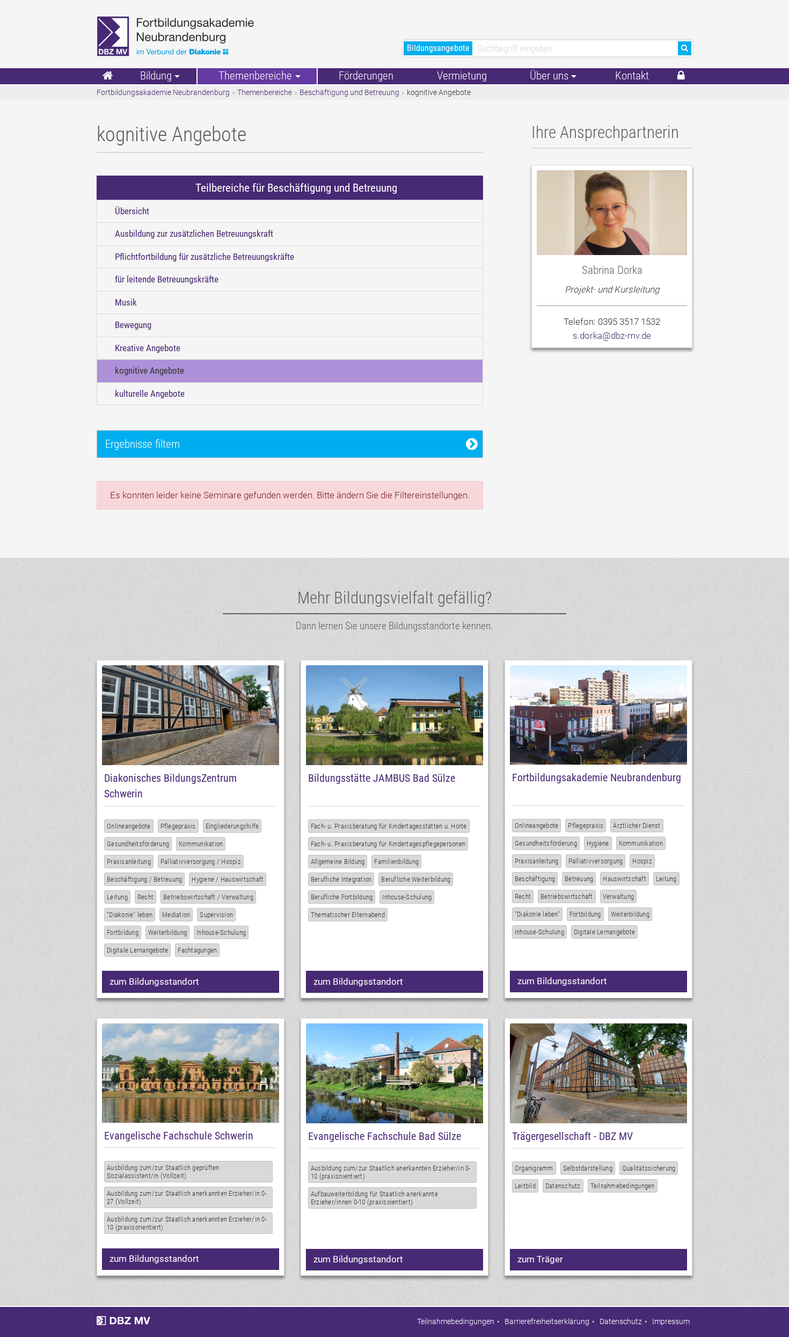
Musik (126, 302)
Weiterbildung (167, 932)
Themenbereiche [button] (255, 75)
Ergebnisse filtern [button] (142, 443)
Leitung (117, 897)
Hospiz (642, 861)
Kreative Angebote (147, 348)
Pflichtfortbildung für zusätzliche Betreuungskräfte (204, 256)
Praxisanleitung (129, 862)
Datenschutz (563, 1186)
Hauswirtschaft (624, 879)
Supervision (216, 915)
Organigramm (534, 1168)
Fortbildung (122, 932)
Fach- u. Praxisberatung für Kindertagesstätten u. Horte (389, 826)
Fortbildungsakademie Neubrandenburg (163, 92)
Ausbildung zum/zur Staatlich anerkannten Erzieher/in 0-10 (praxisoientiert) (391, 1172)
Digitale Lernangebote (137, 950)
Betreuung (579, 879)
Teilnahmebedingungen (622, 1186)
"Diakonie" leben (129, 915)
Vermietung (462, 75)
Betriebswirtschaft (566, 896)
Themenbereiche (264, 92)
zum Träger (540, 1259)
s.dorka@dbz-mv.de (612, 335)
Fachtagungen (197, 950)
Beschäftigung (535, 879)
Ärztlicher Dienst (636, 826)
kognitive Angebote (149, 370)
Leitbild (525, 1186)
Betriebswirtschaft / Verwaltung (208, 897)
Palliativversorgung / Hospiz (200, 862)
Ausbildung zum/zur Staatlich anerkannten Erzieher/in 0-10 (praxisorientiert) (187, 1223)
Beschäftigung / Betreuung (144, 879)
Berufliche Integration (341, 879)
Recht (145, 897)
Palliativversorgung (595, 861)
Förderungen (366, 75)
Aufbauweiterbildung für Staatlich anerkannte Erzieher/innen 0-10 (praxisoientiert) (374, 1198)
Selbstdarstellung (587, 1168)
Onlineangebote (129, 826)
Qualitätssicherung (649, 1168)
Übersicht (132, 211)
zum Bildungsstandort (154, 981)
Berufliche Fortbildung (342, 897)
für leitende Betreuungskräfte (166, 279)
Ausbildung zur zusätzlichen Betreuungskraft (194, 233)
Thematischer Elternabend (348, 915)
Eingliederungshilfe (232, 826)
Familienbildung (396, 862)
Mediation (176, 915)
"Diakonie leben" (537, 914)
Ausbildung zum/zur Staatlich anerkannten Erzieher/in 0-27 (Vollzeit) (187, 1197)
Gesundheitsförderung (138, 844)
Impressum (671, 1321)
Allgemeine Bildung (338, 862)
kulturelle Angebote (150, 393)
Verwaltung (618, 896)
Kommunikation (201, 844)
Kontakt (632, 75)
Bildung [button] (156, 75)
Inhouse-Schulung (221, 932)
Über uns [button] (549, 75)
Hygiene (598, 843)
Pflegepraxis (178, 826)
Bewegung (133, 324)
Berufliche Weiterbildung (415, 879)
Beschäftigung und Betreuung (349, 92)
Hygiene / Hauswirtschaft (228, 879)
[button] (681, 76)
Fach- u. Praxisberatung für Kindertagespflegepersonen (388, 844)
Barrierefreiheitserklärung (547, 1321)
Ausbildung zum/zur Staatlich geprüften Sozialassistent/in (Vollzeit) (163, 1172)
